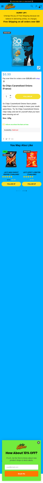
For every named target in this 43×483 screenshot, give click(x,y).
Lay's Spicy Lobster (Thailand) (31, 173)
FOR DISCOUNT (22, 1)
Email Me (21, 474)
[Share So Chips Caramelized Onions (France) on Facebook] (3, 139)
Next (24, 191)
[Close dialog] (38, 442)
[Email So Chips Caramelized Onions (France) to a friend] (12, 139)
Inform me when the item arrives (17, 124)
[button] (7, 177)
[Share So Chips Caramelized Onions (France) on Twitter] (6, 139)
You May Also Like (21, 145)
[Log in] (36, 6)
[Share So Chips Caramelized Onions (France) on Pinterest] (9, 139)
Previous (18, 191)
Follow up (27, 96)
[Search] (32, 6)
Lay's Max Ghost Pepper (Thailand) (11, 173)
